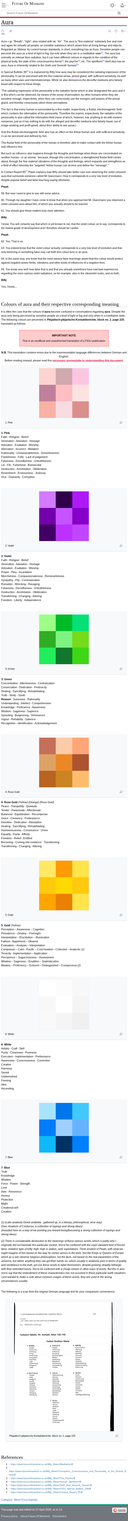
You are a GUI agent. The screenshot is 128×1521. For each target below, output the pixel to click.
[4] (103, 60)
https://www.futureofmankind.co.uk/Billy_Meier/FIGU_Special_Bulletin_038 (50, 1488)
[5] (77, 64)
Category (6, 1499)
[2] (63, 60)
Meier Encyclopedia (26, 1499)
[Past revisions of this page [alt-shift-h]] (116, 31)
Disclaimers (59, 1516)
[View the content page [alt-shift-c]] (3, 31)
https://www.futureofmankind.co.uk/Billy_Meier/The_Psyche (42, 1478)
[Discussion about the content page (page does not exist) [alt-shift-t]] (10, 31)
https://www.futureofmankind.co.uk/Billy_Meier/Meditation (41, 1464)
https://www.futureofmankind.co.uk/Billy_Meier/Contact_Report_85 (45, 1492)
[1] (102, 52)
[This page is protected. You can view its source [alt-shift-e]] (110, 31)
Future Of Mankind (28, 3)
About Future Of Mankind (35, 1516)
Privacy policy (9, 1516)
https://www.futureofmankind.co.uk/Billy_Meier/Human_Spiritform (45, 1481)
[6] (27, 71)
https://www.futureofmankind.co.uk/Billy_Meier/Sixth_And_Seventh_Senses (50, 1485)
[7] (27, 171)
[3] (79, 60)
